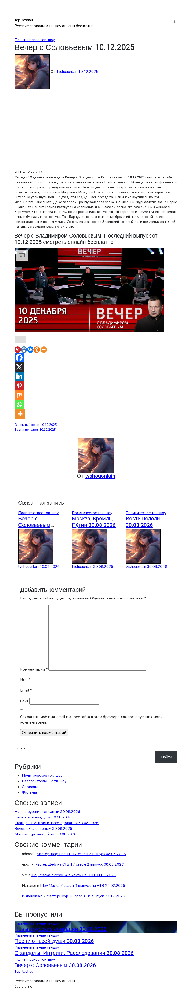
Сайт (24, 701)
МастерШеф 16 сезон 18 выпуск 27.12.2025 (85, 896)
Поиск (20, 748)
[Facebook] (19, 357)
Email (26, 690)
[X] (19, 367)
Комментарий (34, 669)
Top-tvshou (24, 20)
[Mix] (19, 395)
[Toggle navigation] (18, 16)
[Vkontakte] (30, 349)
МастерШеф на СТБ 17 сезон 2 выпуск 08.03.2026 (81, 854)
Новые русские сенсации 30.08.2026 (47, 811)
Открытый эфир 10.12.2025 (36, 425)
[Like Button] (20, 339)
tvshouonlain (67, 71)
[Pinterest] (18, 349)
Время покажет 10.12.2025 (35, 429)
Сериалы (30, 786)
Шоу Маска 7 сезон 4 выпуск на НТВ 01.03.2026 (73, 875)
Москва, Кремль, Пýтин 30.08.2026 (94, 522)
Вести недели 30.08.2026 (143, 522)
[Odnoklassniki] (36, 349)
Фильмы (29, 792)
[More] (44, 349)
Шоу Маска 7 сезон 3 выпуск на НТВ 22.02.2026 (82, 885)
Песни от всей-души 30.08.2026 (43, 817)
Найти (166, 757)
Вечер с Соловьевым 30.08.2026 (34, 525)
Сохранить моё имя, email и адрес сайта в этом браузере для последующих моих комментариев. (91, 719)
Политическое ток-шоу (35, 39)
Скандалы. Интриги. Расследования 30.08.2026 (57, 823)
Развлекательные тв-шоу (44, 781)
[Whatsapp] (19, 404)
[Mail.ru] (24, 349)
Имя (25, 679)
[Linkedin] (19, 376)
